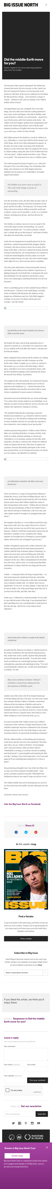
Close (47, 1147)
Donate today (17, 1156)
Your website (13, 1076)
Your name (12, 1065)
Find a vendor (26, 939)
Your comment (9, 1046)
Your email (31, 1065)
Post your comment (38, 1080)
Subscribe (42, 1114)
